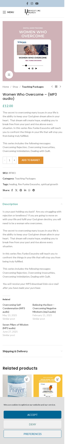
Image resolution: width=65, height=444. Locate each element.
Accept (32, 414)
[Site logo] (32, 11)
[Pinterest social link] (21, 190)
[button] (27, 379)
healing (13, 184)
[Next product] (60, 87)
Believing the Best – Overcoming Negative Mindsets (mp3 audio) (44, 308)
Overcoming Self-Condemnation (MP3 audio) (14, 308)
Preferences (33, 433)
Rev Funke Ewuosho (29, 184)
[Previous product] (52, 87)
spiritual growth (49, 184)
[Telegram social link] (33, 190)
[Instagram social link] (31, 3)
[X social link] (16, 190)
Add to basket (31, 160)
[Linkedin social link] (25, 190)
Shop (15, 86)
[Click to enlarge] (9, 75)
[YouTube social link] (37, 3)
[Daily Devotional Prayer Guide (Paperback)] (17, 389)
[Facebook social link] (27, 3)
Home (6, 86)
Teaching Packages (33, 86)
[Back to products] (56, 87)
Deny (32, 424)
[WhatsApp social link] (29, 190)
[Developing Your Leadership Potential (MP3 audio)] (48, 389)
